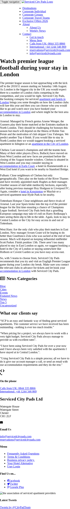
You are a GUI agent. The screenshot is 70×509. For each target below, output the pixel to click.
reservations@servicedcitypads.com (50, 50)
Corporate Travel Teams (36, 17)
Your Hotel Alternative (20, 463)
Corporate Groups (32, 14)
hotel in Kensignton (32, 191)
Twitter (14, 483)
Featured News (8, 295)
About (26, 24)
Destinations (29, 8)
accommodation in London (15, 112)
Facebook (14, 480)
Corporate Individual (34, 11)
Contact (26, 33)
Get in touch (37, 37)
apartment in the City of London (50, 143)
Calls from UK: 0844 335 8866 (47, 43)
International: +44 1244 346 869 (48, 46)
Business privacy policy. (21, 460)
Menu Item (36, 40)
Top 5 (3, 302)
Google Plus (17, 487)
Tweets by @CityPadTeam (15, 507)
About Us (35, 27)
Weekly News (38, 30)
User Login (13, 466)
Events (4, 292)
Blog (3, 286)
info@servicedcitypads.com (45, 53)
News (3, 299)
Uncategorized (8, 305)
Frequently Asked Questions (23, 453)
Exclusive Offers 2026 (35, 21)
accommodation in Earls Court (17, 166)
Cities (3, 289)
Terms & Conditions (18, 456)
